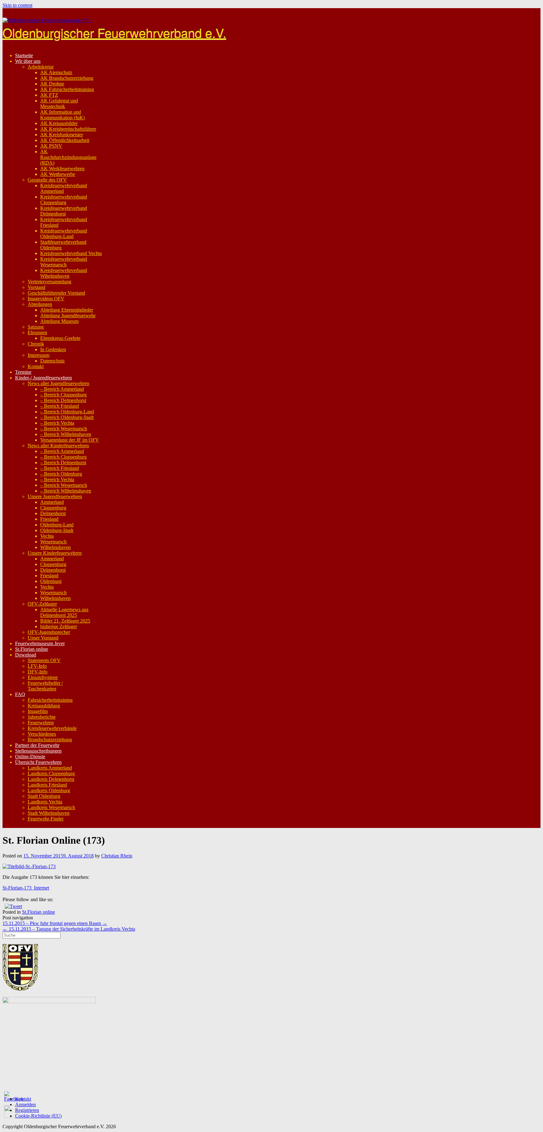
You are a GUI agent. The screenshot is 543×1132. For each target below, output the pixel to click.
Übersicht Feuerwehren (38, 762)
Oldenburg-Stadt (56, 530)
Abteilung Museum (59, 321)
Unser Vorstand (43, 637)
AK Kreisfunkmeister (61, 134)
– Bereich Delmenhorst (63, 400)
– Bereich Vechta (57, 423)
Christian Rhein (116, 855)
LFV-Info (37, 666)
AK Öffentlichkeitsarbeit (64, 140)
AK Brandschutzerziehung (66, 78)
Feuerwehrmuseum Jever (40, 643)
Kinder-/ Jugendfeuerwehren (43, 377)
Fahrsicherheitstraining (50, 700)
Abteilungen (40, 304)
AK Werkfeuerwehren (62, 168)
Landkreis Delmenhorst (51, 779)
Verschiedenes (42, 734)
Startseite (24, 55)
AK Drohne (52, 83)
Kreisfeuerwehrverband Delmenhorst (63, 210)
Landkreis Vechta (45, 801)
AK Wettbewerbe (57, 174)
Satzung (36, 326)
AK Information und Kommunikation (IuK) (62, 114)
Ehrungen (37, 332)
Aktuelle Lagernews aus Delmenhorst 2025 (64, 612)
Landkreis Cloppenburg (51, 773)
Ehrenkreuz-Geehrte (60, 338)
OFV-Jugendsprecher (49, 632)
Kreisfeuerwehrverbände (52, 728)
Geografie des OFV (47, 179)
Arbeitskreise (41, 66)
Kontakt (36, 366)
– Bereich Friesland (59, 406)
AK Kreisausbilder (59, 123)
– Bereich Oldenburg (61, 473)
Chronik (36, 343)
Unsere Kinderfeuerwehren (55, 553)
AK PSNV (51, 146)
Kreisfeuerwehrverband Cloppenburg (63, 199)
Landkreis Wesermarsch (51, 807)
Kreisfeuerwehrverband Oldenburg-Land (63, 233)
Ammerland (52, 502)
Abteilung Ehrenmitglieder (66, 310)
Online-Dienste (30, 756)
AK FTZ (49, 95)
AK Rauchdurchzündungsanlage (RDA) (68, 157)
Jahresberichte (42, 717)
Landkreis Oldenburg (49, 790)
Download (25, 654)
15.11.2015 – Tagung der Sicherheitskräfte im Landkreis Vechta (69, 929)
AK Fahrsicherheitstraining (67, 89)
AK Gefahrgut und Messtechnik (59, 103)
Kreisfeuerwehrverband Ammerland (63, 188)
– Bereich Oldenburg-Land (67, 411)
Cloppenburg (53, 507)
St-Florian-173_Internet (26, 887)
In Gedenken (53, 349)
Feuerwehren (41, 722)
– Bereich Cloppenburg (63, 394)
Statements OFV (44, 660)
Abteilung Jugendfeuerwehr (68, 315)
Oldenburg (51, 581)
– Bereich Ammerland (62, 389)
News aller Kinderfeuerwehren (58, 445)
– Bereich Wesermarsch (63, 428)
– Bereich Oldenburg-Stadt (67, 417)
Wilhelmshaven (55, 547)
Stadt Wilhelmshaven (48, 813)
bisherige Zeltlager (58, 626)
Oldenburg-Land (57, 524)
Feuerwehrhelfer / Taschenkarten (45, 685)
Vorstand (36, 287)
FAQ (20, 694)
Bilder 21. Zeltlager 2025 (65, 620)
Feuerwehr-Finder (45, 818)
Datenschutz (52, 360)
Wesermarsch (53, 541)
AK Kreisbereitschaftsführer (68, 129)
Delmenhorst (53, 513)
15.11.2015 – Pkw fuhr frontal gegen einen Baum (55, 923)
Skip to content (17, 5)
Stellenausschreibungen (38, 751)
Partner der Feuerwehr (37, 745)
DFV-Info (37, 671)
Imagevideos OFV (46, 298)
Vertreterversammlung (49, 281)
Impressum (38, 355)
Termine (23, 372)
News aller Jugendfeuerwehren (58, 383)
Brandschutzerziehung (50, 739)
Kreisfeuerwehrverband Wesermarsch (63, 261)
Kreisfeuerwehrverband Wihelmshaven (63, 273)
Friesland (49, 519)
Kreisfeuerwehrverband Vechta (71, 253)
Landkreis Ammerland (50, 767)
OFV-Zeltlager (42, 604)
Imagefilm (38, 711)
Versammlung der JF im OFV (69, 440)
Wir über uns (28, 61)
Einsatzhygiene (43, 677)
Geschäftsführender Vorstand (56, 293)
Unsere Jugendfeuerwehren (55, 496)
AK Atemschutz (56, 72)
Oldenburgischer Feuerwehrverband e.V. (114, 32)
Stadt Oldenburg (44, 796)
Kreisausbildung (44, 705)
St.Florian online (31, 649)
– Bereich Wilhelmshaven (65, 434)
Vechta (47, 536)
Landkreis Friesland (47, 784)
